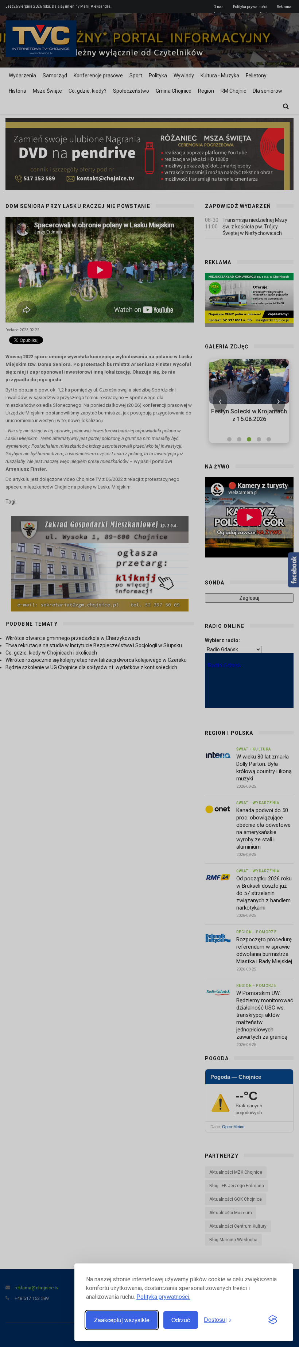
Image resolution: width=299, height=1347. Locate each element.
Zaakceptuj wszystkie (122, 1320)
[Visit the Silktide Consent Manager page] (272, 1320)
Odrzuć (180, 1320)
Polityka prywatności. (163, 1296)
